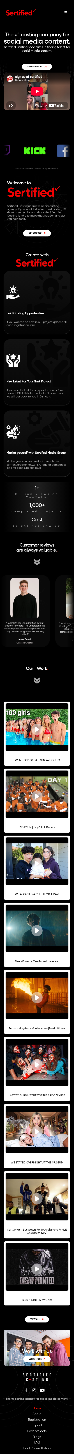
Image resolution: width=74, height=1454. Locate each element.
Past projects (37, 1431)
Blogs (37, 1437)
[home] (20, 12)
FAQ (37, 1442)
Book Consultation (37, 1448)
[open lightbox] (6, 753)
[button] (66, 12)
